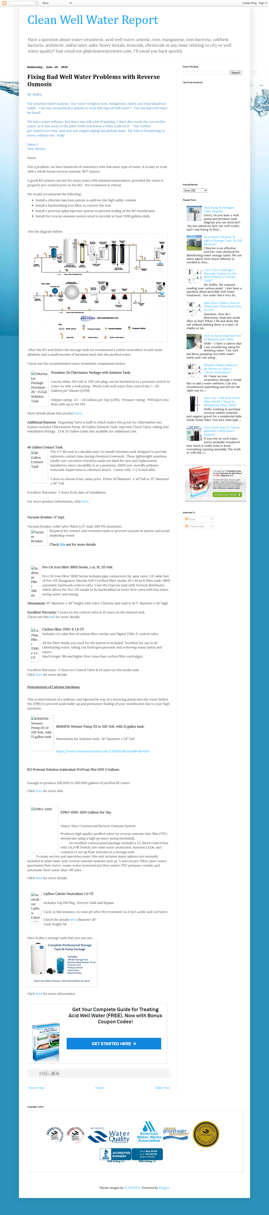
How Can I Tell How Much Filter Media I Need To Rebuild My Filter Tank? (222, 401)
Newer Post (36, 1088)
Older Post (162, 1088)
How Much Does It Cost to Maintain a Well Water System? (222, 431)
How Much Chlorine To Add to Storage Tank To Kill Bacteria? (222, 240)
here (85, 501)
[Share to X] (49, 1073)
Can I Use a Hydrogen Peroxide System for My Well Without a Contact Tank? (220, 275)
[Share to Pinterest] (57, 1073)
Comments (196, 526)
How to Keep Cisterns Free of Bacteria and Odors (222, 337)
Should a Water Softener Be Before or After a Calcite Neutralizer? (220, 368)
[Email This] (41, 1073)
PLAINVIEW (132, 1188)
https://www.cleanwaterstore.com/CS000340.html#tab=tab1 (102, 751)
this (62, 544)
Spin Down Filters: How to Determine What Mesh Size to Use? (222, 306)
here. (79, 413)
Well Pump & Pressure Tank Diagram (219, 209)
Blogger (164, 1188)
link (52, 617)
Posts (192, 519)
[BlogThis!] (45, 1073)
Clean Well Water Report (92, 20)
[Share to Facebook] (53, 1073)
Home (99, 1088)
